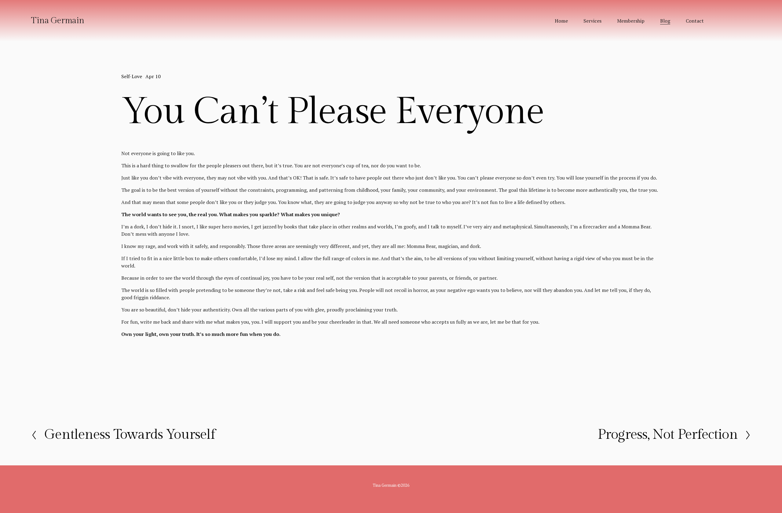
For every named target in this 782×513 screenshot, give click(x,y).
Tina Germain (57, 21)
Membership (631, 20)
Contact (695, 20)
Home (561, 20)
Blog (665, 20)
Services (592, 20)
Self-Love (131, 76)
